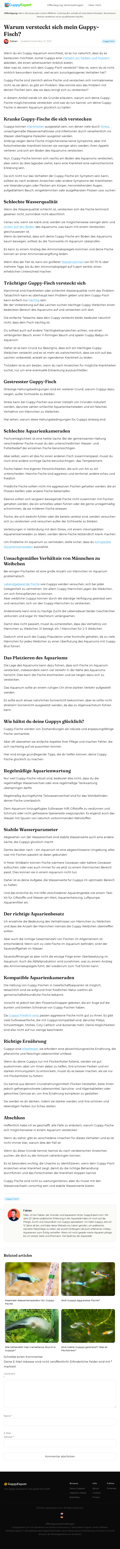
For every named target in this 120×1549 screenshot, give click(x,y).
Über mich (94, 5)
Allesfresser (30, 1049)
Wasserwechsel (72, 262)
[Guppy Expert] (18, 5)
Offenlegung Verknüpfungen (65, 5)
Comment (9, 1375)
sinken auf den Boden (19, 227)
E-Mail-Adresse (9, 1435)
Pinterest (111, 1488)
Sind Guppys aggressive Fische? (80, 1300)
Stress (105, 126)
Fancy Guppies (77, 1488)
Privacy (96, 1497)
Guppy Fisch (108, 41)
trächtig (34, 300)
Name (8, 1416)
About (95, 1488)
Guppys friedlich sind (23, 1015)
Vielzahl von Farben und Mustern (86, 58)
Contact (96, 1492)
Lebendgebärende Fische (22, 584)
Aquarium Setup (78, 1492)
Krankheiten (35, 126)
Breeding (74, 1497)
